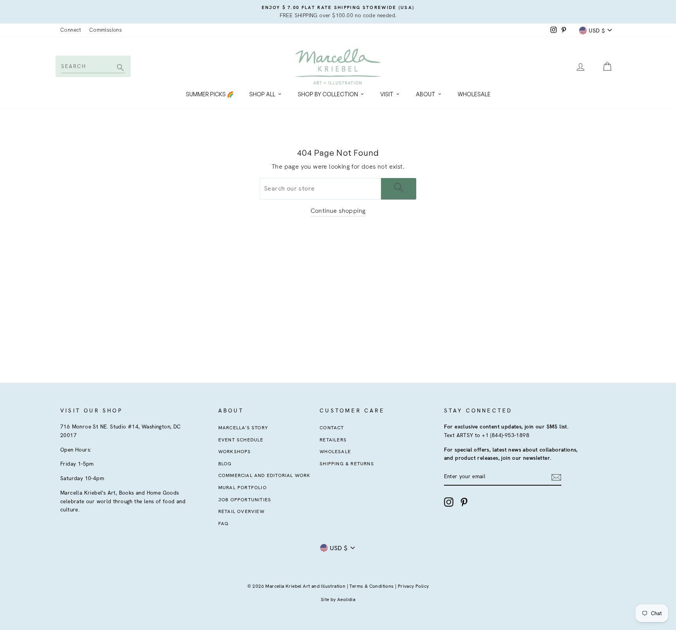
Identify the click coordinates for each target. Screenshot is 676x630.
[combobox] (92, 66)
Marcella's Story (243, 428)
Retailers (333, 440)
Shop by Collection (328, 94)
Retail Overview (241, 511)
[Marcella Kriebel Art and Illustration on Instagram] (448, 502)
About (425, 94)
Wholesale (474, 94)
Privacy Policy (413, 586)
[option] (338, 12)
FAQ (223, 523)
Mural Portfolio (242, 487)
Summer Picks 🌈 (210, 94)
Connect (70, 29)
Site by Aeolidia (338, 599)
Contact (332, 428)
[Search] (119, 68)
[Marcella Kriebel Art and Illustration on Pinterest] (464, 502)
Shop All (262, 94)
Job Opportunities (244, 500)
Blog (225, 464)
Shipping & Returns (347, 464)
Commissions (105, 29)
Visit (387, 94)
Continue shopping (338, 211)
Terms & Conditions (371, 586)
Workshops (234, 451)
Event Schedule (241, 440)
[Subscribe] (556, 477)
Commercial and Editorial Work (264, 475)
